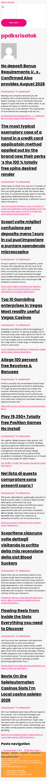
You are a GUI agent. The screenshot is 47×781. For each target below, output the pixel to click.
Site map (5, 753)
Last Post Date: (12, 775)
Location (24, 753)
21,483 (27, 750)
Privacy (14, 753)
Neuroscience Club (9, 757)
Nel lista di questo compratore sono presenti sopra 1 (19, 479)
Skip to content (8, 2)
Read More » (22, 117)
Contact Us (35, 753)
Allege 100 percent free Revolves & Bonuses (19, 365)
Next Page (36, 750)
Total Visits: (11, 771)
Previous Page (8, 750)
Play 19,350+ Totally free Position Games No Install (21, 422)
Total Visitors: (12, 773)
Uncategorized (7, 91)
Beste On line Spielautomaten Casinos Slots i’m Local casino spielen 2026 (21, 688)
